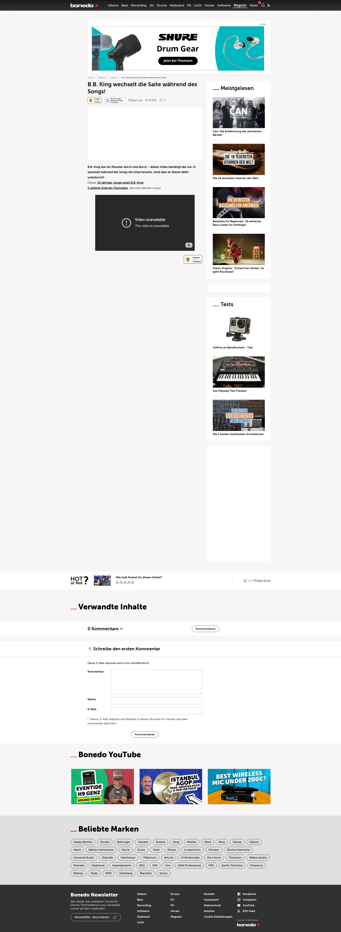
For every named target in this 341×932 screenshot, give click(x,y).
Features (114, 77)
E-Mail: (92, 709)
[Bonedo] (85, 5)
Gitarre (113, 5)
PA (189, 5)
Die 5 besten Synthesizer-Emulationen (238, 434)
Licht (197, 5)
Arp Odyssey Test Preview (230, 390)
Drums (162, 5)
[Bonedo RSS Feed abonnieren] (268, 5)
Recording (139, 5)
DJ (152, 5)
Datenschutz (212, 905)
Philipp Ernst (135, 100)
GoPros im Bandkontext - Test (233, 347)
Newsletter (92, 917)
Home (90, 77)
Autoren (209, 911)
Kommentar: (96, 671)
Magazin (240, 5)
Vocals (209, 5)
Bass (124, 5)
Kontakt (209, 894)
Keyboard (177, 5)
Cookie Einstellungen (218, 916)
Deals (254, 5)
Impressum (211, 899)
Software (224, 5)
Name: (92, 699)
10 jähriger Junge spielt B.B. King (120, 182)
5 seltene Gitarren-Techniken (108, 188)
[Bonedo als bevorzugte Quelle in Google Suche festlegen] (114, 100)
